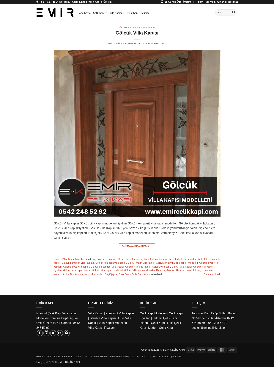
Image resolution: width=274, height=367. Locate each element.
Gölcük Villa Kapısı (137, 32)
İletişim (145, 13)
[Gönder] (234, 12)
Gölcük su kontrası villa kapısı (107, 266)
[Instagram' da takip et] (46, 333)
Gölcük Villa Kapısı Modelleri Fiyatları (144, 270)
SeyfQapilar (111, 274)
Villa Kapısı (115, 13)
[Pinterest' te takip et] (67, 333)
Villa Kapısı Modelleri (113, 322)
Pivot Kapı (132, 13)
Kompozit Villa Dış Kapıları (68, 274)
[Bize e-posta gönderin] (60, 333)
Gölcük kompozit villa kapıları (78, 262)
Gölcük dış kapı (158, 259)
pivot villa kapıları (93, 274)
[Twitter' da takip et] (53, 333)
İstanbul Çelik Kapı (152, 322)
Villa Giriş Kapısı (141, 274)
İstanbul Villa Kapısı (103, 318)
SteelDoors (125, 274)
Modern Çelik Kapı (160, 327)
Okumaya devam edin (137, 246)
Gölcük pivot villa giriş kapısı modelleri (177, 262)
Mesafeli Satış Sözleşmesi (127, 356)
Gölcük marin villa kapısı (141, 262)
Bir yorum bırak (212, 274)
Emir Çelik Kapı (117, 44)
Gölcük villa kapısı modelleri (107, 270)
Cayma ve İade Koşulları (164, 356)
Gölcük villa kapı (161, 266)
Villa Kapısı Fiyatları (101, 327)
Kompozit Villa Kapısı (119, 313)
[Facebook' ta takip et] (40, 333)
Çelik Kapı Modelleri (153, 313)
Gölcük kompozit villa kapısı (110, 262)
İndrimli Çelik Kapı (165, 318)
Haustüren (206, 270)
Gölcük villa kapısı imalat (77, 270)
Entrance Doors (116, 259)
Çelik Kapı (98, 13)
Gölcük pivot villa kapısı (76, 266)
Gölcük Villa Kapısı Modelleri (137, 27)
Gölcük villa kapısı (182, 266)
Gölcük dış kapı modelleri (182, 259)
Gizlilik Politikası (48, 356)
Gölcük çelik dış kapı (137, 259)
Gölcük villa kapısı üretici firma (183, 270)
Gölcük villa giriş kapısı (138, 266)
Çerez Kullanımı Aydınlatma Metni (85, 356)
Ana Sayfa (85, 13)
